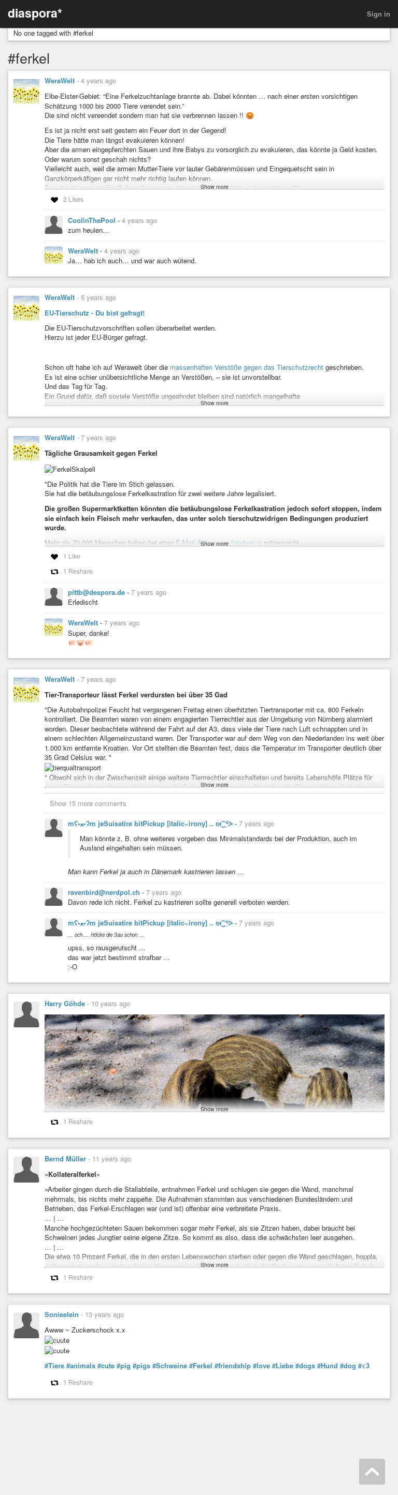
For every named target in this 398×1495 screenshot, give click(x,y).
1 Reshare (78, 570)
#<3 (363, 1365)
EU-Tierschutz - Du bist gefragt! (95, 313)
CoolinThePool (93, 220)
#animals (80, 1365)
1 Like (71, 555)
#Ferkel (200, 1365)
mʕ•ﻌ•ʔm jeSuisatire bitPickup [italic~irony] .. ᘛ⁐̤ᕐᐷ (151, 823)
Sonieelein (62, 1314)
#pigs (141, 1365)
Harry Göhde (65, 1003)
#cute (106, 1365)
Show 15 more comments (88, 803)
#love (261, 1365)
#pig (124, 1365)
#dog (348, 1365)
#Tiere (54, 1365)
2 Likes (73, 199)
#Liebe (282, 1365)
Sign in (378, 14)
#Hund (327, 1365)
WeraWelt (60, 80)
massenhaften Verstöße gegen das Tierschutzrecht (246, 367)
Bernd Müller (65, 1158)
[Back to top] (372, 1472)
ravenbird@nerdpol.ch (105, 892)
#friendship (233, 1365)
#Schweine (169, 1365)
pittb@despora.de (97, 592)
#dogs (305, 1365)
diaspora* (35, 12)
